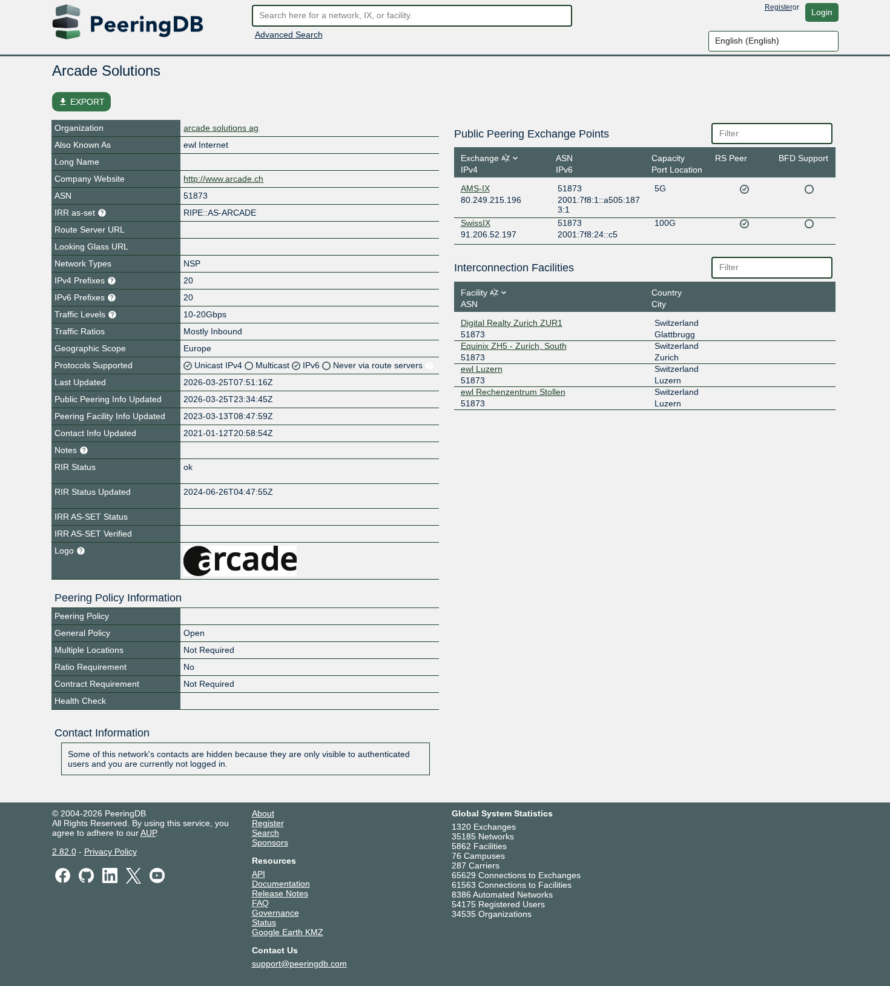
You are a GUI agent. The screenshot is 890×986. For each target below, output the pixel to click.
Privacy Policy (110, 851)
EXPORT (81, 102)
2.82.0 (64, 851)
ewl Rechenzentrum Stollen (513, 392)
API (258, 874)
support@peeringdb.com (299, 963)
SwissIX (475, 223)
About (263, 813)
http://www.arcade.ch (223, 179)
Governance (275, 913)
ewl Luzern (482, 369)
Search (265, 833)
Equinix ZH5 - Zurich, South (514, 346)
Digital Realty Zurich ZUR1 (511, 323)
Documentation (281, 883)
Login (821, 12)
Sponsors (270, 842)
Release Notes (280, 893)
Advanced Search (289, 34)
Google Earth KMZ (287, 932)
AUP (148, 833)
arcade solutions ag (221, 128)
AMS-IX (475, 188)
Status (264, 922)
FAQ (260, 903)
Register (779, 7)
